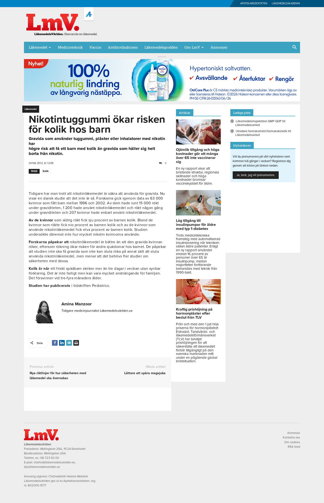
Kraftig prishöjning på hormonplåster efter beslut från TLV (194, 313)
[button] (294, 47)
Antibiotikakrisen (123, 47)
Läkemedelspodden (161, 47)
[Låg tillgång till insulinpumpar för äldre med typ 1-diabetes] (198, 214)
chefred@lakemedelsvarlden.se (54, 462)
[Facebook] (55, 343)
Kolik (46, 171)
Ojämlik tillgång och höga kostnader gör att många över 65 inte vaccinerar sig (197, 155)
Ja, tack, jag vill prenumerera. (255, 175)
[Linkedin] (62, 343)
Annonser (219, 47)
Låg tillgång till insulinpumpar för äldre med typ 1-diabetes (196, 224)
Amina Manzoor (76, 304)
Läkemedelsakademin (286, 3)
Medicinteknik (70, 47)
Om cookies (292, 442)
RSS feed (294, 447)
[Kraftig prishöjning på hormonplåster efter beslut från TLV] (198, 303)
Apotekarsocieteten (253, 3)
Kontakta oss (291, 437)
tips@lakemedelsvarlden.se (42, 467)
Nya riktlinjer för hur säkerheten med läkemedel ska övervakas (58, 375)
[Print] (76, 343)
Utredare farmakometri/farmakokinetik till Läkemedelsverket (263, 133)
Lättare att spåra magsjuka (145, 373)
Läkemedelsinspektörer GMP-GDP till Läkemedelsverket (260, 123)
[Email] (69, 343)
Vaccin (95, 47)
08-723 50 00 (49, 458)
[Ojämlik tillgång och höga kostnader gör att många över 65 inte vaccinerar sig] (198, 143)
